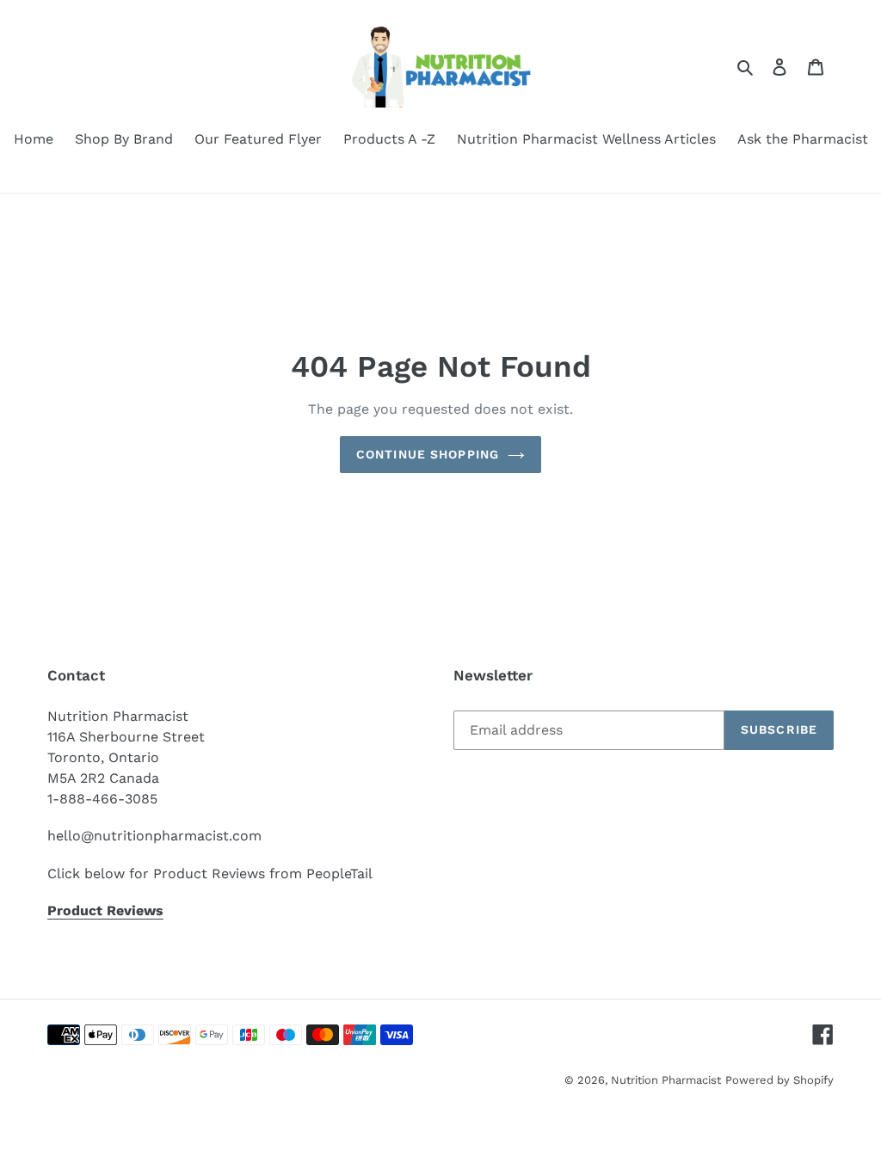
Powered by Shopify (779, 1079)
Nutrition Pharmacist (666, 1079)
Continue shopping (427, 454)
